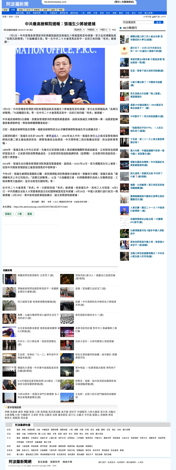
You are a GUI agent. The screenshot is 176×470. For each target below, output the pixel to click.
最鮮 (18, 450)
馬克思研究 (61, 454)
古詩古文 (125, 438)
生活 (28, 10)
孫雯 (55, 415)
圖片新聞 (126, 430)
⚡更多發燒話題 (13, 407)
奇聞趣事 (80, 450)
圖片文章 (47, 442)
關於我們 (102, 462)
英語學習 (162, 438)
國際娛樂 (62, 446)
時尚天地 (71, 450)
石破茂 (48, 415)
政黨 (60, 434)
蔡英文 (8, 418)
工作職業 (80, 438)
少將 (19, 214)
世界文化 (143, 438)
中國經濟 (53, 13)
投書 (76, 434)
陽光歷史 (71, 454)
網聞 (89, 13)
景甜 (31, 412)
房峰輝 (104, 415)
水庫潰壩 (9, 415)
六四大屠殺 (94, 412)
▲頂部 (140, 462)
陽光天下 (89, 454)
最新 (20, 13)
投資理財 (134, 438)
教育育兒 (89, 438)
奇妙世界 (96, 450)
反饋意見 (111, 462)
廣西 (20, 412)
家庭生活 (44, 438)
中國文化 (98, 438)
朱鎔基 (13, 412)
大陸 (45, 13)
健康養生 (25, 438)
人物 (83, 13)
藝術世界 (107, 438)
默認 (114, 30)
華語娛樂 (34, 446)
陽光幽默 (80, 454)
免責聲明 (121, 462)
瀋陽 (53, 136)
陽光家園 (98, 454)
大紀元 (56, 202)
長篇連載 (38, 442)
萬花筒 (88, 450)
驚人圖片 (20, 454)
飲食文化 (25, 450)
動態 (49, 434)
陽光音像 (108, 454)
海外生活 (62, 438)
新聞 (13, 10)
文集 (54, 434)
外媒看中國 (32, 434)
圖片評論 (99, 434)
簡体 (117, 2)
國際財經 (74, 13)
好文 (70, 434)
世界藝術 (20, 442)
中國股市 (25, 415)
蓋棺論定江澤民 (32, 454)
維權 (115, 13)
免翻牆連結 (127, 2)
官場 (102, 13)
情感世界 (34, 450)
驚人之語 (42, 434)
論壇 (53, 10)
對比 (81, 434)
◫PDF (163, 17)
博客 (61, 10)
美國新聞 (37, 13)
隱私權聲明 (131, 462)
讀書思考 (152, 438)
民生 (108, 13)
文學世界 (29, 442)
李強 (41, 415)
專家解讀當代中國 (47, 454)
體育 (121, 13)
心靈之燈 (53, 438)
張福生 (8, 214)
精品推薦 (80, 446)
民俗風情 (114, 450)
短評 (65, 434)
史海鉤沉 (34, 438)
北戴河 (80, 415)
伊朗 (7, 412)
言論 (24, 434)
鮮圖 (122, 450)
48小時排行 (130, 27)
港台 (134, 13)
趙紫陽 (16, 418)
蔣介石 (72, 415)
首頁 (5, 10)
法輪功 (112, 412)
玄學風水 (71, 438)
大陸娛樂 (25, 446)
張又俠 (104, 412)
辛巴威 (88, 415)
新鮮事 (37, 10)
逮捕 (29, 214)
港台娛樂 (53, 446)
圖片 (148, 13)
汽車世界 (53, 450)
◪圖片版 (156, 17)
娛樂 (45, 10)
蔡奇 (110, 415)
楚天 (43, 202)
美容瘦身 (116, 438)
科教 (95, 13)
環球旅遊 (105, 450)
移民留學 (62, 450)
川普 (37, 412)
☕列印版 (147, 17)
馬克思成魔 (54, 412)
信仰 (140, 13)
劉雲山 (96, 415)
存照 (87, 434)
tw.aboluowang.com (55, 2)
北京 (97, 136)
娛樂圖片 (89, 446)
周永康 (24, 418)
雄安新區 (63, 415)
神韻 (26, 412)
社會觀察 (44, 450)
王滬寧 (34, 415)
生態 (127, 13)
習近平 (72, 412)
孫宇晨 (64, 412)
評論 (21, 10)
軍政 (28, 13)
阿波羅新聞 (17, 4)
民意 (92, 434)
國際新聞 (64, 13)
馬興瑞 (44, 412)
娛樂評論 (71, 446)
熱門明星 (44, 446)
